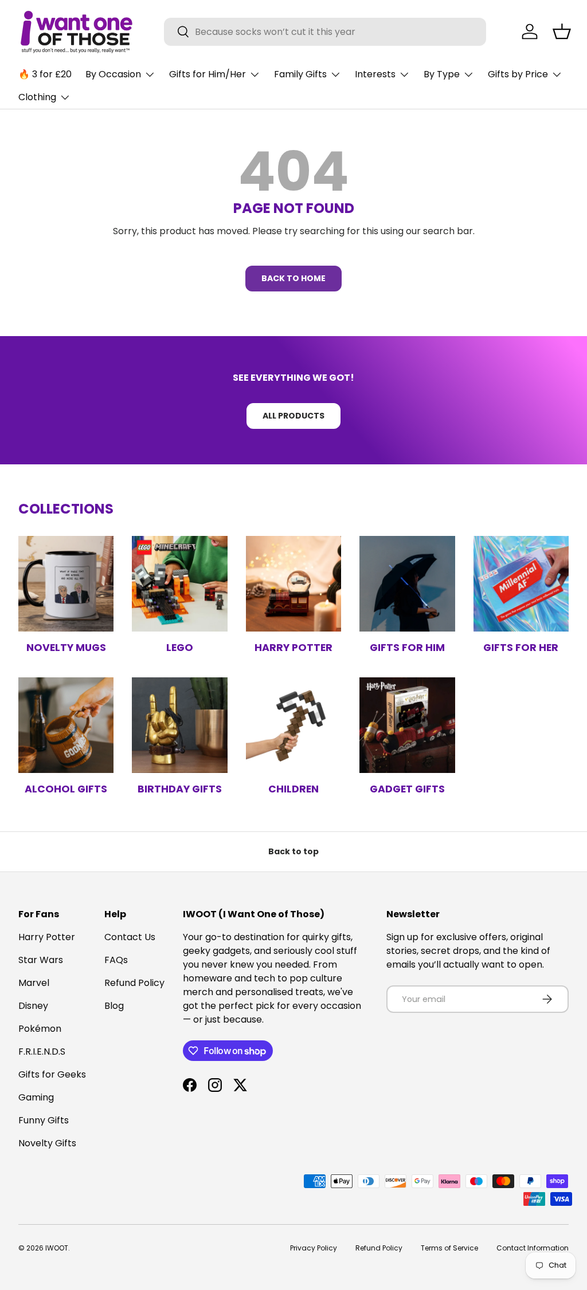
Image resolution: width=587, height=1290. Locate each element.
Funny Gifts (43, 1120)
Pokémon (39, 1028)
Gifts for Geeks (52, 1074)
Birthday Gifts (180, 789)
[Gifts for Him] (407, 583)
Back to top (293, 851)
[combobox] (325, 32)
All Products (293, 415)
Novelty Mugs (66, 647)
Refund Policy (134, 982)
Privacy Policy (313, 1248)
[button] (561, 31)
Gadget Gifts (407, 789)
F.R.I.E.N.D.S (41, 1051)
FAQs (116, 959)
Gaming (36, 1097)
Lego (179, 647)
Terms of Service (449, 1248)
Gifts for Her (520, 647)
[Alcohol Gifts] (66, 724)
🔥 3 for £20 (45, 74)
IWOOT (56, 1248)
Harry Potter (293, 647)
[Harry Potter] (293, 583)
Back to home (293, 278)
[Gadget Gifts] (407, 724)
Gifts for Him (407, 647)
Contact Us (129, 937)
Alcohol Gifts (66, 789)
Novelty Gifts (47, 1143)
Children (293, 789)
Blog (114, 1005)
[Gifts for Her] (521, 583)
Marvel (33, 982)
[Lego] (179, 583)
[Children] (293, 724)
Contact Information (532, 1248)
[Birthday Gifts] (179, 724)
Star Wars (40, 959)
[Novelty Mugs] (66, 583)
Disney (33, 1005)
